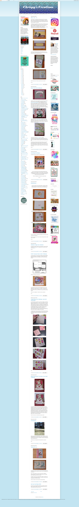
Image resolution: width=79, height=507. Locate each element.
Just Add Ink (22, 141)
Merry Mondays (23, 149)
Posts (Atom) (35, 492)
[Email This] (43, 84)
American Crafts (23, 99)
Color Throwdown (23, 114)
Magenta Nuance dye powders (24, 145)
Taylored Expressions (23, 180)
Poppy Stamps (22, 163)
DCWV (22, 118)
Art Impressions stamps (23, 100)
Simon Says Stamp (23, 171)
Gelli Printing (22, 127)
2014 (22, 81)
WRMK (22, 188)
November (22, 85)
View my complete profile (53, 54)
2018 (22, 77)
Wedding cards (23, 189)
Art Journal (22, 101)
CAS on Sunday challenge (24, 109)
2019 (22, 76)
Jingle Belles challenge (23, 140)
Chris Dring (56, 43)
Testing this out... (34, 447)
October (22, 86)
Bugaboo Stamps (23, 105)
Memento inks (22, 147)
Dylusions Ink (22, 122)
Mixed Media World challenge (24, 153)
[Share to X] (44, 84)
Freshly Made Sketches (23, 125)
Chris (21, 49)
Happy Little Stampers (23, 135)
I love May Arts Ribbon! (35, 153)
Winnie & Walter (23, 190)
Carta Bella (22, 112)
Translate (56, 76)
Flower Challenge (23, 124)
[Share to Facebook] (45, 84)
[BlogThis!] (44, 179)
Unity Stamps (22, 185)
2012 (22, 83)
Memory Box (22, 148)
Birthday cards (22, 103)
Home (41, 491)
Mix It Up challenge (23, 150)
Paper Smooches (23, 162)
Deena (22, 50)
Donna (22, 51)
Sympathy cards (23, 179)
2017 (22, 78)
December (22, 84)
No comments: (40, 84)
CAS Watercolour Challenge (24, 108)
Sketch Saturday (23, 175)
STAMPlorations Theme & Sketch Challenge (24, 168)
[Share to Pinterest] (46, 84)
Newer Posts (32, 491)
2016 (22, 79)
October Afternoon (23, 158)
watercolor (22, 194)
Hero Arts (22, 137)
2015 (22, 80)
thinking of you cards (23, 193)
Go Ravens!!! (33, 420)
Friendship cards (23, 126)
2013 (22, 82)
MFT (21, 144)
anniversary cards (23, 191)
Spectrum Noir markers (23, 178)
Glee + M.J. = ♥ (34, 17)
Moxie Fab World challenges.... (37, 88)
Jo (21, 52)
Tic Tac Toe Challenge (23, 183)
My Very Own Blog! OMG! (36, 484)
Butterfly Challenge (23, 106)
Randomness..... (34, 183)
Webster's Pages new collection (37, 244)
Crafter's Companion (23, 117)
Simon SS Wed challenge (24, 170)
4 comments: (40, 372)
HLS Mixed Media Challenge (24, 131)
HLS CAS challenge (23, 130)
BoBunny (22, 104)
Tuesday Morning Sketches (24, 184)
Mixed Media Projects (23, 152)
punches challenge (39, 137)
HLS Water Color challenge (24, 132)
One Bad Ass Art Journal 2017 (24, 159)
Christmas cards (23, 113)
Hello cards (22, 136)
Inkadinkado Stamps (23, 139)
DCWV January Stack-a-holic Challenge (39, 253)
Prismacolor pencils (23, 164)
